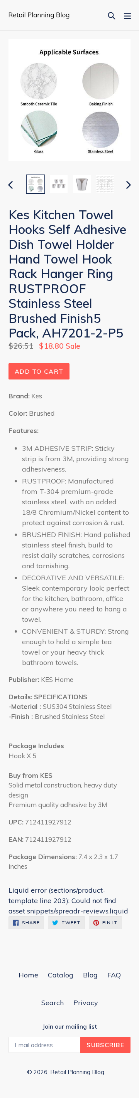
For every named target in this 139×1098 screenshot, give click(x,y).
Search (52, 1002)
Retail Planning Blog (77, 1072)
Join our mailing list (69, 1026)
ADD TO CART (39, 371)
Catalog (60, 974)
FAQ (114, 974)
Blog (90, 974)
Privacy (85, 1002)
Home (28, 974)
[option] (35, 184)
